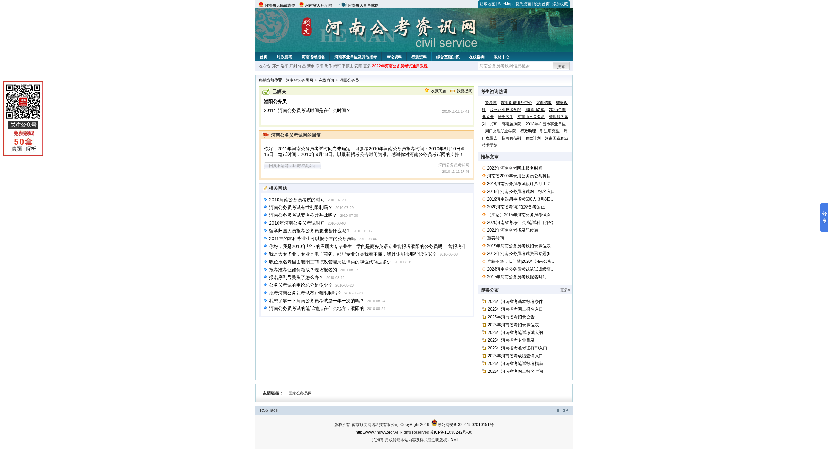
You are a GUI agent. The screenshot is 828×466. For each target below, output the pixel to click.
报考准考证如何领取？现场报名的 (303, 269)
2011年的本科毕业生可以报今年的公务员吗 (312, 238)
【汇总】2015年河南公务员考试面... (521, 214)
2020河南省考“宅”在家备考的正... (518, 207)
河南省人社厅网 (318, 5)
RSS (264, 410)
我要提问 (464, 91)
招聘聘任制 (511, 138)
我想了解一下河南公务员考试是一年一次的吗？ (316, 300)
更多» (565, 290)
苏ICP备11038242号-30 (451, 432)
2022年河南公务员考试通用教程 (400, 66)
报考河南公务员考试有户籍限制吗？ (305, 292)
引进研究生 (550, 131)
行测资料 (419, 57)
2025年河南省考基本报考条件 (515, 301)
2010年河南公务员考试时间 (297, 223)
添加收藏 (560, 4)
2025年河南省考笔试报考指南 (515, 363)
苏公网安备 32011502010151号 (466, 424)
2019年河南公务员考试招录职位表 (519, 245)
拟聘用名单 (535, 109)
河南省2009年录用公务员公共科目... (521, 175)
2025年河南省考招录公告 (511, 317)
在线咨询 (477, 57)
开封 (293, 66)
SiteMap (505, 4)
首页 (263, 57)
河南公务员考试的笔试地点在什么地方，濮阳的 (316, 308)
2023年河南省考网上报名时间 (514, 168)
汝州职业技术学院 (505, 109)
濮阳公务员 (349, 80)
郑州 (276, 66)
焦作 (328, 66)
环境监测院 (511, 124)
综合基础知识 (448, 57)
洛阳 (285, 66)
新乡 (311, 66)
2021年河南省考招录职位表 (512, 230)
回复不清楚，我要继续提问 (292, 165)
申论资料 (394, 57)
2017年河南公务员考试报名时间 (517, 276)
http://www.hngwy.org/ (375, 432)
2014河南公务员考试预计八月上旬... (521, 183)
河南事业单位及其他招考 (355, 57)
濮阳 (319, 66)
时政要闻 (284, 57)
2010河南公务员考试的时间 (297, 199)
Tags (273, 410)
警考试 (491, 102)
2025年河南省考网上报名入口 (515, 309)
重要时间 (495, 238)
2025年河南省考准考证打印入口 (517, 348)
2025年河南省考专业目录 (511, 340)
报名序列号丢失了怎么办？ (296, 277)
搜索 (561, 66)
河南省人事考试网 (363, 5)
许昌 (302, 66)
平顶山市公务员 (531, 117)
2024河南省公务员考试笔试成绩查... (521, 269)
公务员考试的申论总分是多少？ (300, 285)
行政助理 (528, 131)
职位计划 (533, 138)
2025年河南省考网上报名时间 (515, 371)
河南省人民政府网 (280, 5)
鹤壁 (337, 66)
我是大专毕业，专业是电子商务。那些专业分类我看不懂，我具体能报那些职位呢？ (353, 254)
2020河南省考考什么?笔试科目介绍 (520, 222)
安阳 (358, 66)
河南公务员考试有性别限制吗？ (300, 207)
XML (455, 440)
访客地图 (487, 4)
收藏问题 (438, 91)
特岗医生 (505, 117)
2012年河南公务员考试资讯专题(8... (520, 253)
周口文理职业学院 (500, 131)
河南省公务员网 (299, 80)
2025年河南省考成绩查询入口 (515, 355)
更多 (367, 66)
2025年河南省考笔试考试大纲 (515, 332)
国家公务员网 (300, 393)
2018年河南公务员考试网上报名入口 (521, 191)
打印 (494, 124)
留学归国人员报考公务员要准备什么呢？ (310, 230)
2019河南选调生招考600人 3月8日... (521, 199)
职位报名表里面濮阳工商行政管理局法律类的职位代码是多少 (330, 261)
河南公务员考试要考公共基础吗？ (303, 215)
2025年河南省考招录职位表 (513, 324)
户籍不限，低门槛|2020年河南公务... (521, 261)
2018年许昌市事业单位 (546, 124)
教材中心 (501, 57)
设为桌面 (523, 4)
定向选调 (544, 102)
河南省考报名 (313, 57)
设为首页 (542, 4)
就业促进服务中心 (516, 102)
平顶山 (348, 66)
